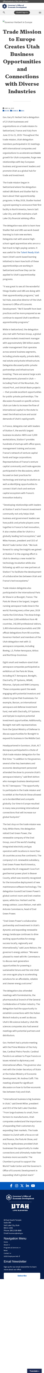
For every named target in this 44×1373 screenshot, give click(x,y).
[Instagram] (16, 1186)
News (22, 111)
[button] (34, 1371)
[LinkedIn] (27, 1186)
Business (14, 111)
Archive (7, 111)
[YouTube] (33, 1186)
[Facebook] (11, 1186)
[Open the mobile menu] (40, 12)
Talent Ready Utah (30, 252)
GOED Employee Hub (11, 1256)
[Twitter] (22, 1186)
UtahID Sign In (22, 12)
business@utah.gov (16, 1233)
